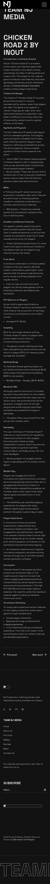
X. (4, 709)
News (6, 748)
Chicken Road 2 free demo (27, 85)
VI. (10, 709)
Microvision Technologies (24, 840)
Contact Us (8, 753)
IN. (23, 709)
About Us (7, 731)
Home (6, 726)
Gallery (6, 739)
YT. (16, 709)
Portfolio (7, 735)
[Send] (44, 790)
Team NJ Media (16, 837)
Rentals (7, 744)
